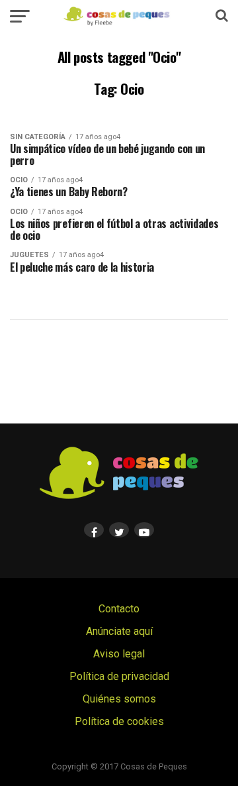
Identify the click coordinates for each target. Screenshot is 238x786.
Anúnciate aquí (119, 631)
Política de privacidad (119, 676)
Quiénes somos (119, 699)
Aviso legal (119, 653)
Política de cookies (119, 721)
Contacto (119, 608)
